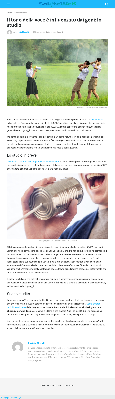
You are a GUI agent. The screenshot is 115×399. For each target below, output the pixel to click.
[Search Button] (106, 4)
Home (9, 13)
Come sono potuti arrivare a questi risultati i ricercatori (33, 161)
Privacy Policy (57, 385)
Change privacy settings (10, 397)
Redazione (45, 385)
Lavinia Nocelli (22, 32)
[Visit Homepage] (57, 4)
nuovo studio (98, 119)
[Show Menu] (8, 4)
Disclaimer (69, 385)
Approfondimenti (20, 13)
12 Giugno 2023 (39, 32)
